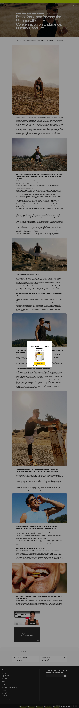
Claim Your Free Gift (39, 363)
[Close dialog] (51, 342)
